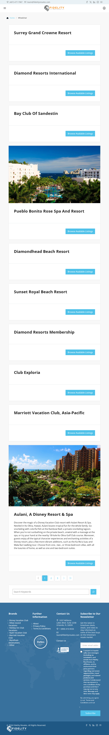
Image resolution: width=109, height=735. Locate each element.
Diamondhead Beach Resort (41, 251)
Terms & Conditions (42, 628)
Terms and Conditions (87, 701)
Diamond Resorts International (45, 73)
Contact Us (61, 640)
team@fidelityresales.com (67, 635)
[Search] (93, 592)
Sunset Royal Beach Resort (40, 291)
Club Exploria (27, 372)
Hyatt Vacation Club (18, 632)
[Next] (64, 578)
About (36, 623)
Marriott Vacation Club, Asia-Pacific (49, 412)
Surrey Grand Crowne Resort (42, 32)
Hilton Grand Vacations (15, 624)
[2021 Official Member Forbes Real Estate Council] (40, 642)
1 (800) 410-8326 (66, 629)
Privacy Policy (39, 626)
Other (11, 645)
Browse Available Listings (80, 53)
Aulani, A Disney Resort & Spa (43, 514)
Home (12, 18)
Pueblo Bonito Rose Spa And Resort (49, 211)
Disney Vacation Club (18, 620)
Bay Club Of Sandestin (36, 113)
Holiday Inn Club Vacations (16, 629)
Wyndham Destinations (14, 641)
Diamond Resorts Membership (44, 332)
